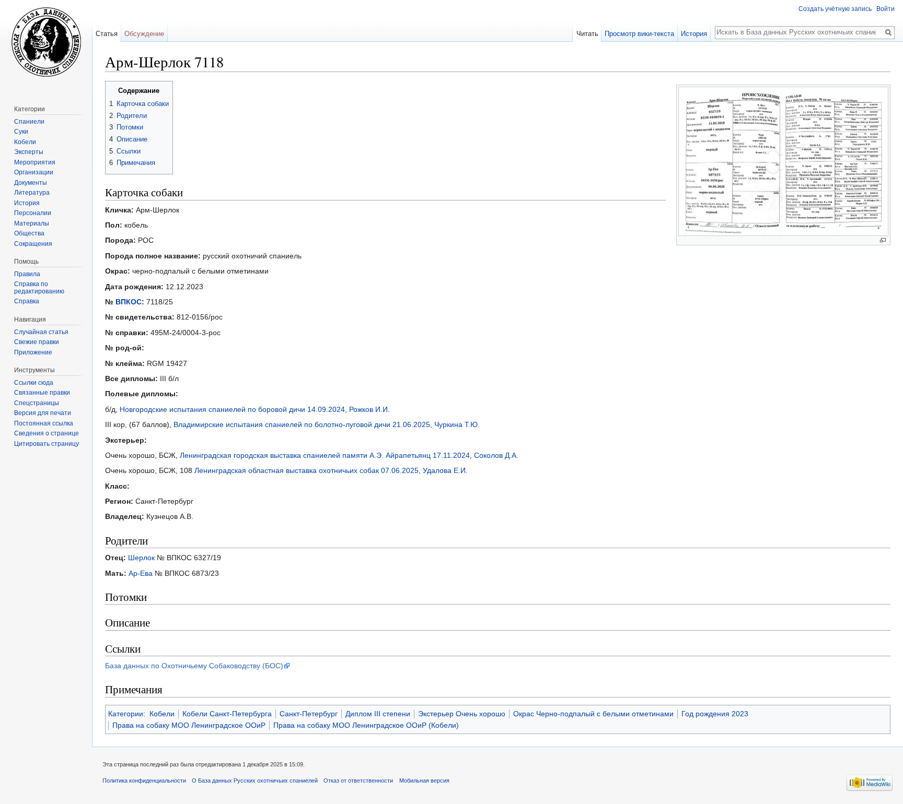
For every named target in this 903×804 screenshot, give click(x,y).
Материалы (31, 223)
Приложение (33, 352)
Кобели (162, 714)
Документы (30, 182)
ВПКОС (128, 302)
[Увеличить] (883, 240)
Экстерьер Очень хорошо (461, 714)
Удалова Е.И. (445, 470)
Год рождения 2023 (714, 714)
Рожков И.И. (369, 409)
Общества (29, 233)
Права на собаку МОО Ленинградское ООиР (188, 725)
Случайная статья (41, 332)
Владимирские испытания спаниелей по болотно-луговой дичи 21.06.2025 (301, 424)
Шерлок (141, 557)
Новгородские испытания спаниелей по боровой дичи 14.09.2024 (232, 409)
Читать (587, 34)
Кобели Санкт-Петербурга (227, 714)
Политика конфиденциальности (144, 780)
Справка (26, 301)
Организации (33, 172)
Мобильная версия (424, 780)
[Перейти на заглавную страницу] (46, 42)
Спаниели (29, 121)
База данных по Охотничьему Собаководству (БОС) (194, 665)
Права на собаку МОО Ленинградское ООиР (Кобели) (366, 725)
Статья (107, 34)
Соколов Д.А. (496, 455)
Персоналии (32, 213)
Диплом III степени (377, 714)
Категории (125, 714)
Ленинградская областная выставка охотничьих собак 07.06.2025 (306, 470)
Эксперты (28, 152)
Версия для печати (42, 413)
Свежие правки (36, 342)
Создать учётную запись (835, 9)
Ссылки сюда (33, 382)
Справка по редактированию (39, 287)
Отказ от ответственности (358, 780)
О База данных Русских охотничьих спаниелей (255, 780)
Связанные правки (42, 392)
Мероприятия (34, 162)
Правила (27, 274)
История (694, 34)
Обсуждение (144, 34)
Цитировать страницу (46, 443)
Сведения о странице (46, 433)
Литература (32, 192)
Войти (885, 9)
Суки (21, 131)
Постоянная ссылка (43, 423)
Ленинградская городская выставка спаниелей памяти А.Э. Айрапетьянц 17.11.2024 (325, 455)
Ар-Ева (141, 573)
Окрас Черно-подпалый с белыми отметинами (593, 714)
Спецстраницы (36, 403)
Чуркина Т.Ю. (457, 424)
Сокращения (33, 243)
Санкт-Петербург (309, 714)
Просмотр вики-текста (639, 34)
